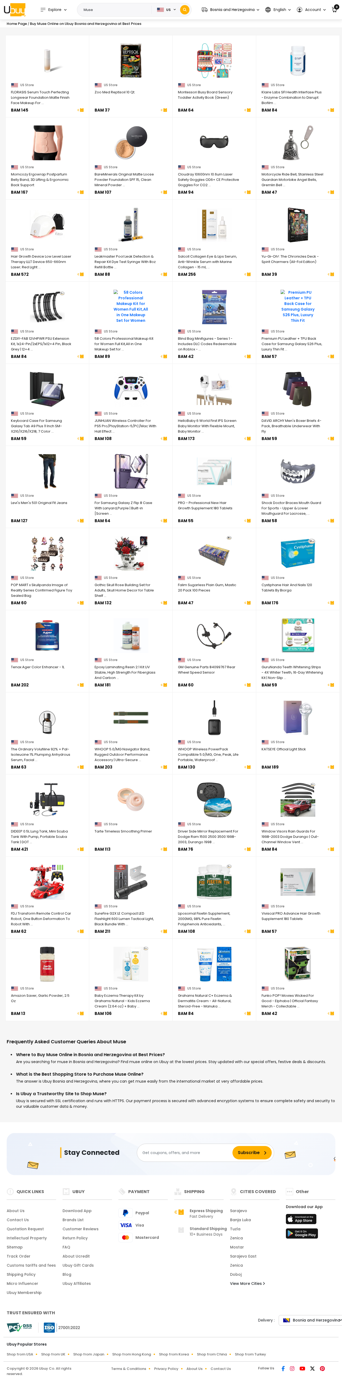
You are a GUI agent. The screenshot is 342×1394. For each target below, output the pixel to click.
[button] (230, 9)
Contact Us (18, 1220)
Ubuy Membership (24, 1292)
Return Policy (75, 1238)
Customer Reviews (81, 1229)
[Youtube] (302, 1369)
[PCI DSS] (19, 1327)
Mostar (237, 1247)
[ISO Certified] (59, 1327)
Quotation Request (25, 1229)
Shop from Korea (174, 1354)
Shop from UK (53, 1354)
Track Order (18, 1256)
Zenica (236, 1238)
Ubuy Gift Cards (78, 1265)
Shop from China (212, 1354)
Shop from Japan (88, 1354)
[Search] (184, 9)
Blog (67, 1274)
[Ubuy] (14, 10)
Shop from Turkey (250, 1354)
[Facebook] (283, 1369)
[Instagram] (292, 1369)
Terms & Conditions (128, 1368)
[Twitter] (313, 1369)
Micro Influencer (22, 1283)
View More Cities (246, 1283)
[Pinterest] (322, 1369)
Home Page (17, 23)
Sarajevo (238, 1210)
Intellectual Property (27, 1238)
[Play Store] (302, 1235)
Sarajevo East (243, 1256)
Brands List (73, 1220)
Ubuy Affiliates (77, 1283)
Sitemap (15, 1247)
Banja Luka (240, 1220)
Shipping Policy (21, 1274)
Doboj (236, 1274)
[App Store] (302, 1220)
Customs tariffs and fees (31, 1265)
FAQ (66, 1247)
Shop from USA (20, 1354)
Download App (77, 1210)
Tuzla (235, 1229)
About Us (16, 1210)
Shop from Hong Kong (131, 1354)
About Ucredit (76, 1256)
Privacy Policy (166, 1368)
